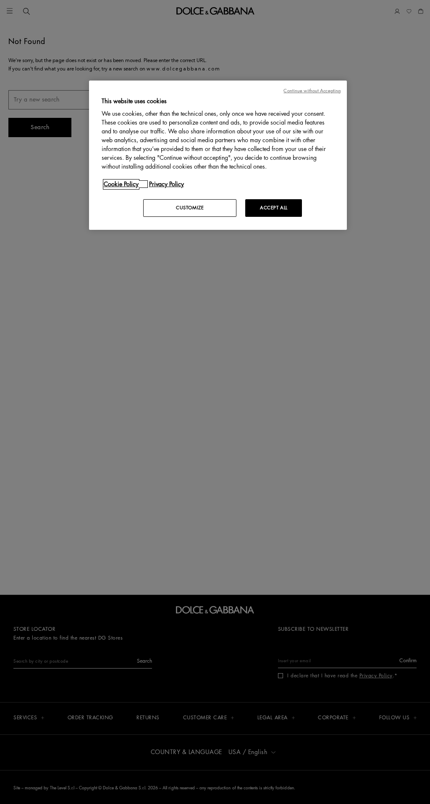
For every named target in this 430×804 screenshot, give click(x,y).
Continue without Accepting (312, 90)
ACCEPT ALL (274, 208)
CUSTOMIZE (190, 208)
